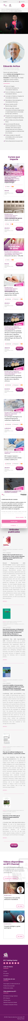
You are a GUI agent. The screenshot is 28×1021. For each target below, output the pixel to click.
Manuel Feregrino (9, 179)
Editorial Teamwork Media (10, 1002)
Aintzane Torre (17, 176)
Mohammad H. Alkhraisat (11, 492)
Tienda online (6, 1000)
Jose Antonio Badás (10, 329)
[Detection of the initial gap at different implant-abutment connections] (6, 807)
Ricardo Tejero (8, 415)
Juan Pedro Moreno (17, 253)
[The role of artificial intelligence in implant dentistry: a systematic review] (6, 743)
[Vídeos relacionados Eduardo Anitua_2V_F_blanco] (14, 888)
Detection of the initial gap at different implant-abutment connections (11, 817)
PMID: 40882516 (7, 552)
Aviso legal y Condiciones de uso (11, 983)
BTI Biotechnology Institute (10, 996)
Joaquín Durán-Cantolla (11, 215)
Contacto (5, 975)
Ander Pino (13, 177)
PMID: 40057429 (7, 813)
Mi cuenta (6, 973)
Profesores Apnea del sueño (12, 9)
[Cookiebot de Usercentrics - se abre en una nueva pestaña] (20, 495)
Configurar (13, 525)
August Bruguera (9, 328)
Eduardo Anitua (9, 176)
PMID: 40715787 (7, 627)
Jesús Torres (16, 254)
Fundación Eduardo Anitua (10, 1004)
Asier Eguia (7, 177)
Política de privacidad (8, 985)
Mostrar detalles (20, 517)
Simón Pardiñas (8, 254)
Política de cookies (8, 988)
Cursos (5, 971)
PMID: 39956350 (7, 683)
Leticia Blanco (15, 178)
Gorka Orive (14, 414)
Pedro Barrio (8, 178)
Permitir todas (14, 521)
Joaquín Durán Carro (10, 216)
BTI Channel (6, 998)
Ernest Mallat (17, 328)
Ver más (19, 191)
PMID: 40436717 (7, 750)
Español (5, 1)
